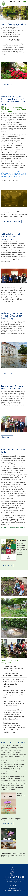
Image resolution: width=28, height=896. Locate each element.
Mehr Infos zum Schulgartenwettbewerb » (13, 527)
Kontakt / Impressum (14, 882)
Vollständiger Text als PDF (11, 221)
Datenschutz (14, 885)
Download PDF (7, 84)
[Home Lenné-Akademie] (3, 4)
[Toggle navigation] (24, 2)
